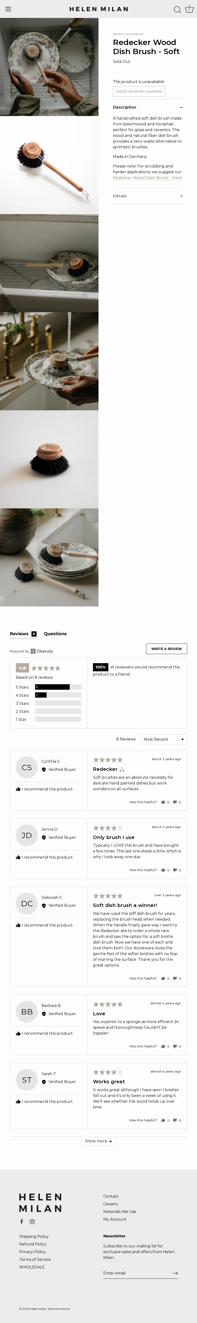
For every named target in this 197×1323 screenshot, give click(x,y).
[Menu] (8, 9)
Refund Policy (33, 1244)
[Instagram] (32, 1221)
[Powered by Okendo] (31, 651)
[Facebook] (21, 1221)
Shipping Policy (34, 1236)
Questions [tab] (55, 633)
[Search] (177, 10)
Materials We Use (119, 1211)
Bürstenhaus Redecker (128, 34)
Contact (111, 1196)
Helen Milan (39, 1309)
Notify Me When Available (139, 91)
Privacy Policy (32, 1252)
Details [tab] (120, 196)
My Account (115, 1219)
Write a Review (166, 649)
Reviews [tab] (22, 633)
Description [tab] (124, 107)
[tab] (148, 152)
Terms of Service (35, 1259)
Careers (110, 1204)
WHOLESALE (32, 1267)
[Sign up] (175, 1273)
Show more (96, 1141)
